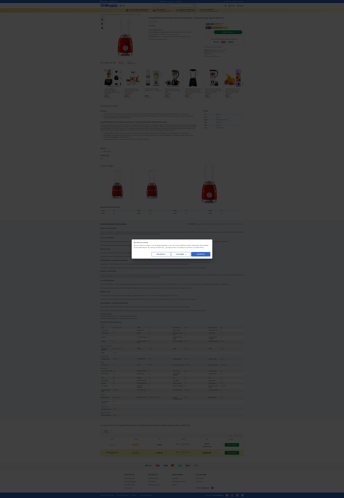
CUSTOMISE (180, 254)
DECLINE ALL (161, 254)
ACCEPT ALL (201, 254)
